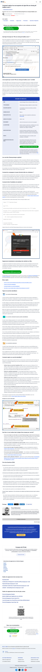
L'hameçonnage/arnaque (7, 9)
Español (4, 564)
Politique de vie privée (13, 667)
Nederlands (5, 570)
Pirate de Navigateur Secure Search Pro (10, 598)
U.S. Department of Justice (9, 459)
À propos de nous (21, 554)
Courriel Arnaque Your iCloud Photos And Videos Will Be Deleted (16, 600)
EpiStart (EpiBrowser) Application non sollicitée (12, 596)
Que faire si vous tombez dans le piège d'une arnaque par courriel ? (16, 288)
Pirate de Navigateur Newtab (8, 594)
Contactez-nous (21, 659)
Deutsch (5, 567)
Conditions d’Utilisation (6, 276)
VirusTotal (22, 116)
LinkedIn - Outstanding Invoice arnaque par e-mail (13, 587)
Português (5, 568)
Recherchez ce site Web (35, 661)
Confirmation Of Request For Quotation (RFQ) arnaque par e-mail (16, 581)
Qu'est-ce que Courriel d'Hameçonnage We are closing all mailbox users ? (18, 282)
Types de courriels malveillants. (10, 284)
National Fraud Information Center (30, 458)
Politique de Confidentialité (32, 275)
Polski (4, 571)
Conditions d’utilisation (28, 667)
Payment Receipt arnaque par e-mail (10, 583)
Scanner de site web (34, 659)
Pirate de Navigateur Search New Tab (10, 602)
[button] (40, 2)
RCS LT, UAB (4, 646)
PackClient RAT (5, 579)
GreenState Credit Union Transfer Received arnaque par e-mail (15, 585)
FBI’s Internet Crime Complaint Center (17, 458)
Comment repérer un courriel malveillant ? (12, 286)
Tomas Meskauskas (8, 13)
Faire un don (21, 534)
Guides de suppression (6, 659)
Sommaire (12, 20)
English (4, 563)
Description (5, 20)
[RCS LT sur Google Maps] (3, 652)
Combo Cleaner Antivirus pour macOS (18, 396)
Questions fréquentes (34, 20)
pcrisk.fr (13, 648)
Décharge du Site (21, 667)
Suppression (18, 20)
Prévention (25, 20)
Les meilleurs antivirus (6, 661)
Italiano (4, 565)
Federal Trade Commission (9, 448)
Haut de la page (37, 521)
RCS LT (23, 32)
